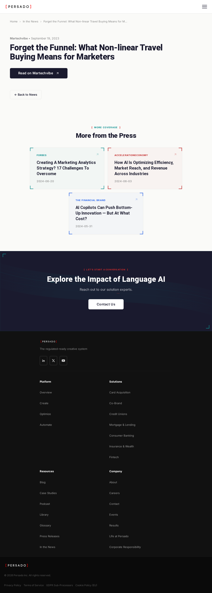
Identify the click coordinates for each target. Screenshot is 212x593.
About (113, 482)
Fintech (114, 457)
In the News (30, 21)
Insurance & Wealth (121, 446)
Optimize (45, 414)
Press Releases (49, 536)
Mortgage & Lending (122, 424)
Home (14, 21)
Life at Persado (119, 536)
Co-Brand (115, 403)
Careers (114, 493)
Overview (46, 392)
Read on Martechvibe (35, 73)
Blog (43, 482)
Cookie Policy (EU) (86, 585)
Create (44, 403)
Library (44, 514)
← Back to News (25, 94)
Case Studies (48, 493)
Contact (114, 503)
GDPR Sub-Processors (59, 585)
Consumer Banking (121, 435)
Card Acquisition (119, 392)
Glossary (45, 525)
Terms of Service (34, 585)
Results (114, 525)
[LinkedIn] (43, 360)
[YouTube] (63, 360)
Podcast (45, 503)
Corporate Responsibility (125, 547)
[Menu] (204, 6)
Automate (46, 424)
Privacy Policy (12, 585)
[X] (53, 360)
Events (113, 514)
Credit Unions (118, 414)
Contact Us (106, 304)
